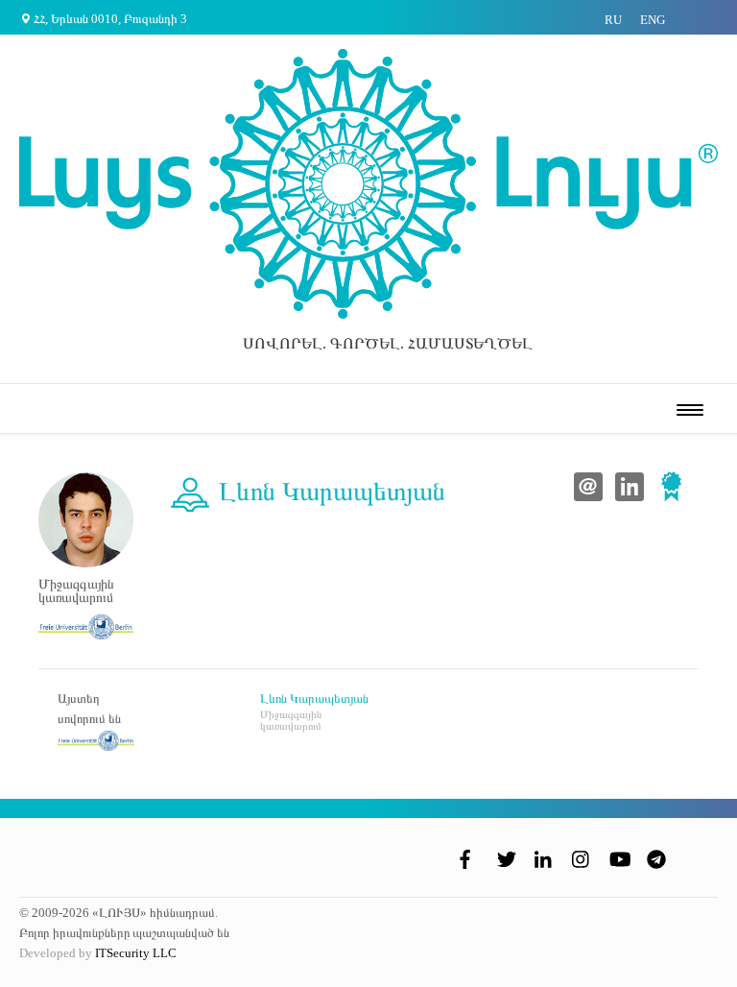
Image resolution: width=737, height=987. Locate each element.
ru (613, 19)
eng (652, 19)
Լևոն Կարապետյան (314, 698)
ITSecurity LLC (136, 953)
